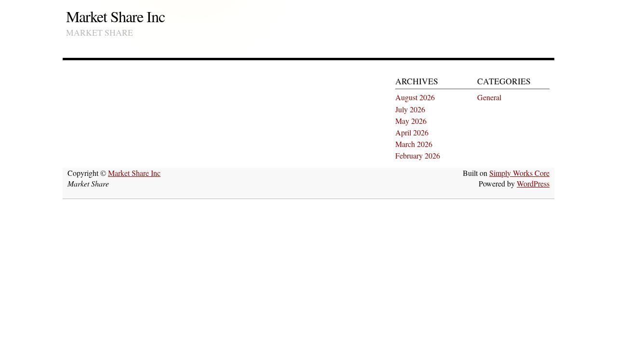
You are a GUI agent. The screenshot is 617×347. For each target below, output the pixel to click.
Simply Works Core (519, 173)
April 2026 (412, 132)
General (489, 97)
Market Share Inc (115, 16)
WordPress (533, 183)
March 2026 (413, 144)
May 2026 (411, 121)
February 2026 (417, 155)
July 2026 (410, 109)
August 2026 (415, 97)
